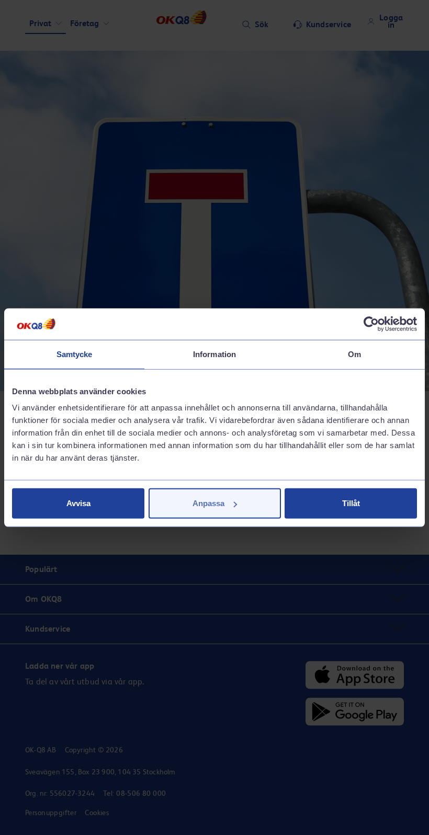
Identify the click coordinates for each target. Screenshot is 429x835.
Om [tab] (354, 353)
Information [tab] (214, 353)
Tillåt (351, 503)
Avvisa (78, 503)
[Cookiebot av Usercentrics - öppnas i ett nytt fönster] (371, 323)
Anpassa (208, 503)
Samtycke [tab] (75, 353)
